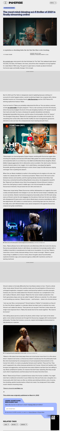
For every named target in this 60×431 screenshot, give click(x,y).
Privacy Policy (41, 412)
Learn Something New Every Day (13, 401)
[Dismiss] (57, 416)
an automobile (12, 108)
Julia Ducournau (33, 99)
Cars (5, 424)
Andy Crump (9, 54)
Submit (50, 415)
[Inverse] (16, 3)
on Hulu (17, 388)
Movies (14, 424)
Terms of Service (32, 412)
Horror (23, 424)
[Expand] (52, 416)
